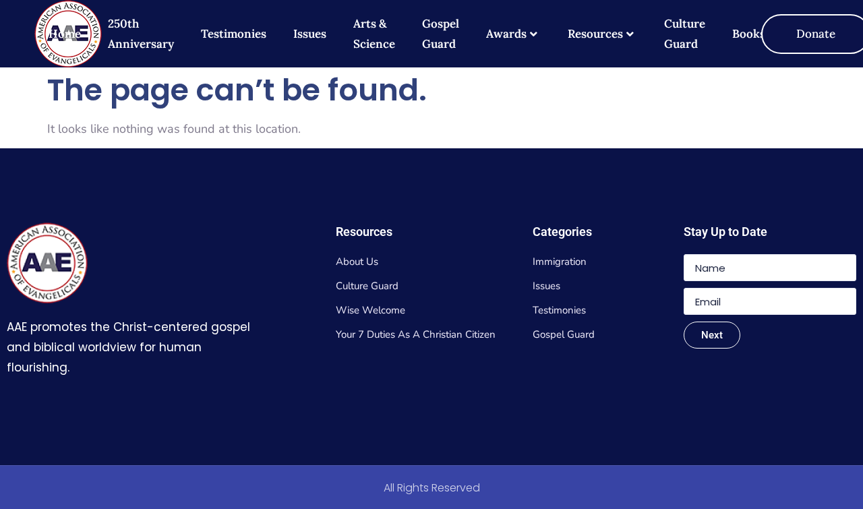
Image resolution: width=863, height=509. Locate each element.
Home (65, 33)
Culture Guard (684, 33)
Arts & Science (374, 33)
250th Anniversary (141, 33)
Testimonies (233, 33)
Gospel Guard (440, 33)
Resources (595, 33)
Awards (506, 33)
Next (712, 335)
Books (748, 33)
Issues (309, 33)
